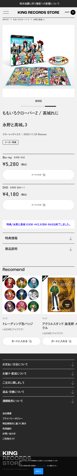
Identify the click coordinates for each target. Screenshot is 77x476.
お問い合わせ (9, 433)
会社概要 (7, 413)
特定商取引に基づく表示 (14, 423)
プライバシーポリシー (13, 418)
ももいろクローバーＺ (21, 19)
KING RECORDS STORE (38, 13)
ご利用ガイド (9, 439)
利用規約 (7, 428)
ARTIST (6, 19)
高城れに (51, 113)
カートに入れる (19, 341)
